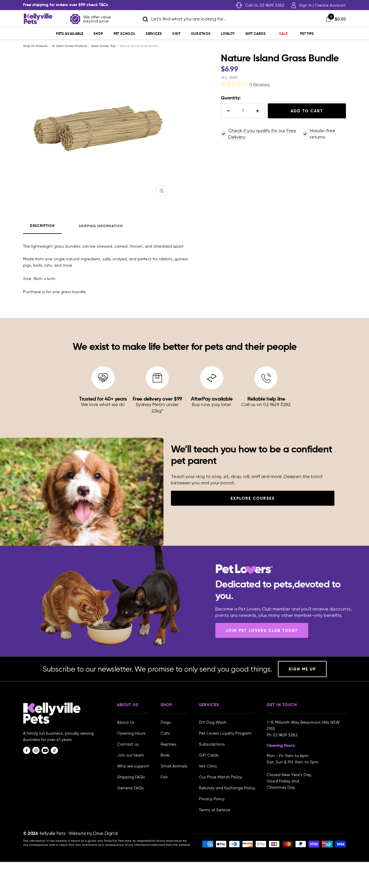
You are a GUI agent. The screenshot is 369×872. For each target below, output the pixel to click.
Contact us (128, 744)
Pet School (124, 33)
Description (42, 226)
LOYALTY (228, 33)
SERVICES (154, 33)
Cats (165, 733)
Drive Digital (105, 833)
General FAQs (130, 788)
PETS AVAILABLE (69, 33)
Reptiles (168, 744)
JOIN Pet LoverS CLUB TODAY (261, 630)
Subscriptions (212, 744)
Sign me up (302, 669)
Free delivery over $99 (157, 398)
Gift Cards (255, 33)
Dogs (166, 722)
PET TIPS (307, 33)
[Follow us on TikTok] (54, 750)
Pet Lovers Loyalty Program (225, 733)
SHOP (98, 33)
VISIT (176, 33)
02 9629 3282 (285, 735)
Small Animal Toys (103, 46)
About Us (126, 722)
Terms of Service (214, 809)
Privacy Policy (212, 799)
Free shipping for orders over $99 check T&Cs (65, 4)
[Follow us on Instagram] (35, 750)
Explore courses (253, 498)
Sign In (305, 5)
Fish (164, 777)
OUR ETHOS (200, 33)
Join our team (130, 755)
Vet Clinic (208, 766)
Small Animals (174, 766)
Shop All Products (35, 46)
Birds (165, 755)
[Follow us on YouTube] (45, 750)
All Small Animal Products (69, 46)
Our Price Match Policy (220, 777)
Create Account (330, 5)
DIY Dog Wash (212, 722)
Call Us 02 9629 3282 (264, 5)
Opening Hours (131, 733)
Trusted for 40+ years (103, 398)
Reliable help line (266, 398)
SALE (283, 33)
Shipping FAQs (131, 777)
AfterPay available (212, 398)
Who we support (133, 766)
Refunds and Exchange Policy (227, 788)
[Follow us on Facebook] (26, 750)
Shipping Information (101, 226)
